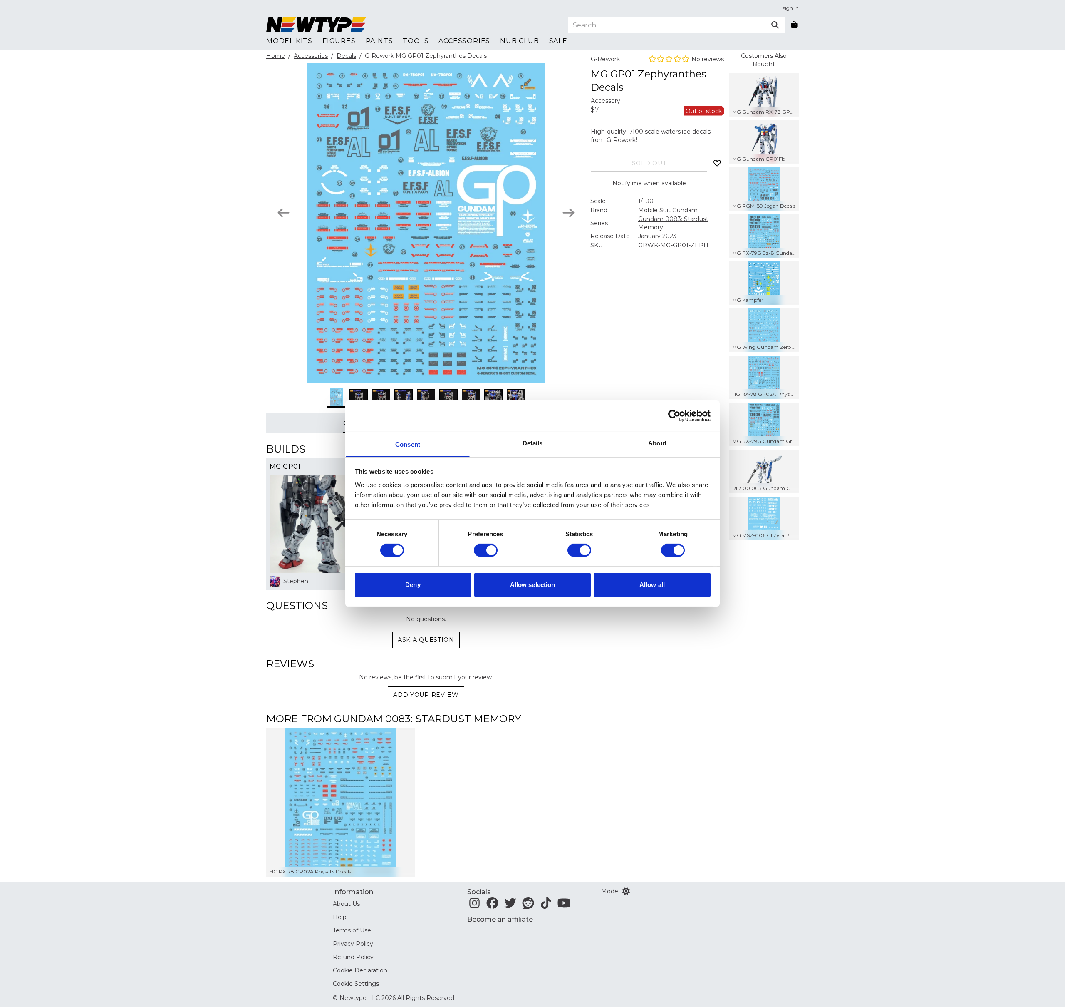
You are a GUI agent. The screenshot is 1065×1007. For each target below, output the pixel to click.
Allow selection (532, 584)
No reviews (707, 59)
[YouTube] (564, 905)
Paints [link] (379, 41)
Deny (412, 584)
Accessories (311, 56)
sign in (791, 8)
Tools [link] (415, 41)
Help (340, 917)
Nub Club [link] (519, 41)
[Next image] (568, 212)
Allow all (652, 584)
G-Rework (605, 59)
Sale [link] (558, 41)
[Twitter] (510, 905)
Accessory (605, 100)
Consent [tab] (407, 444)
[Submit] (775, 25)
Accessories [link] (464, 41)
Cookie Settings (356, 983)
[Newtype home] (316, 25)
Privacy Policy (353, 943)
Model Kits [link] (289, 41)
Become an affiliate (500, 919)
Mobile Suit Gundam (668, 210)
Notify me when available (649, 183)
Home (275, 56)
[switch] (486, 550)
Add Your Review (426, 695)
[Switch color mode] (626, 891)
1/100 (646, 201)
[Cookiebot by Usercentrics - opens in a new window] (674, 416)
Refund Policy (353, 957)
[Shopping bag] (794, 25)
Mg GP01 (285, 466)
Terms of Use (352, 930)
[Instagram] (474, 905)
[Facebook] (492, 905)
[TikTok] (546, 905)
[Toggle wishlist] (717, 163)
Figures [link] (339, 41)
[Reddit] (528, 905)
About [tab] (657, 442)
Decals (346, 56)
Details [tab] (533, 442)
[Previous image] (283, 212)
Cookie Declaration (360, 970)
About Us (346, 904)
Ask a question (426, 640)
